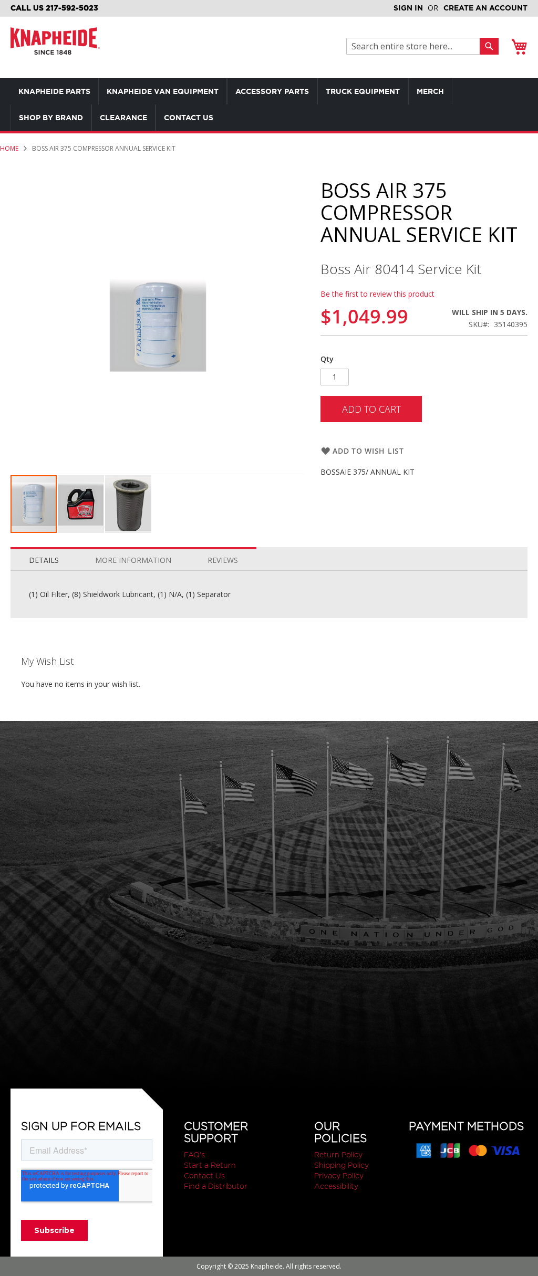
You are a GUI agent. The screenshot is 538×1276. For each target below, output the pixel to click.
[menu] (269, 104)
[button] (81, 504)
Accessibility (336, 1186)
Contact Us (204, 1176)
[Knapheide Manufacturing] (55, 47)
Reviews (223, 560)
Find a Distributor (215, 1186)
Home (9, 148)
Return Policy (338, 1155)
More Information (133, 560)
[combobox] (415, 46)
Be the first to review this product (377, 294)
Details (44, 560)
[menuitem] (54, 91)
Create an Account (485, 8)
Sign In (408, 8)
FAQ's (194, 1155)
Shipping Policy (341, 1165)
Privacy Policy (339, 1176)
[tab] (44, 557)
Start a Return (210, 1165)
